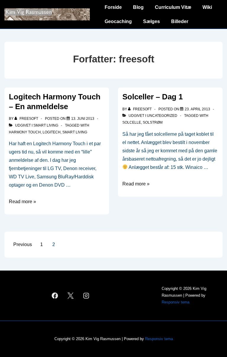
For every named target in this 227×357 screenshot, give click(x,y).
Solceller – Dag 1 (152, 96)
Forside (113, 7)
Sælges (151, 21)
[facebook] (55, 295)
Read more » (22, 201)
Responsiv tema (175, 302)
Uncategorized (162, 116)
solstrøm (153, 122)
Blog (138, 7)
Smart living (45, 125)
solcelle (131, 122)
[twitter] (70, 295)
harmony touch (25, 132)
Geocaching (118, 21)
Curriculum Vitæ (173, 7)
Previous (22, 244)
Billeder (179, 21)
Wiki (207, 7)
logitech (52, 132)
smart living (74, 132)
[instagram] (86, 295)
